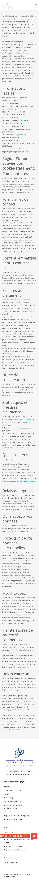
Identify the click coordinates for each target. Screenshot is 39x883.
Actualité (7, 794)
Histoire (7, 787)
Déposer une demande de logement (17, 815)
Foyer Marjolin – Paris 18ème (14, 846)
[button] (36, 5)
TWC (14, 877)
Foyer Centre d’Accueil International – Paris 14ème (19, 841)
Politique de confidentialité (13, 819)
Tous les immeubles (11, 863)
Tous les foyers (9, 832)
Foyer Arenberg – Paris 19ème (15, 850)
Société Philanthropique (12, 790)
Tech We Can (24, 120)
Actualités (7, 812)
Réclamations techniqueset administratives (13, 806)
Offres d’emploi (9, 798)
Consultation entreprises (12, 801)
